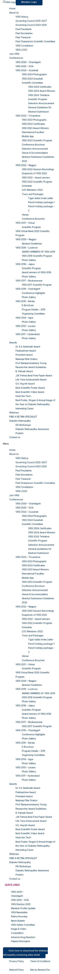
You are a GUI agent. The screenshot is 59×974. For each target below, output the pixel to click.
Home (12, 8)
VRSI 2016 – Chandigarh (28, 288)
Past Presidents (24, 29)
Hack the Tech (23, 396)
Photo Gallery (29, 260)
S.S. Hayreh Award (25, 383)
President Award (24, 354)
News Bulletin (18, 920)
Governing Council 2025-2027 (31, 20)
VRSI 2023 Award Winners (35, 128)
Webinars (14, 412)
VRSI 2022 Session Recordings (38, 169)
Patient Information (20, 941)
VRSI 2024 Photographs (34, 74)
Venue (25, 214)
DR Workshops (23, 425)
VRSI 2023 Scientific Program (37, 140)
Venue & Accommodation (35, 152)
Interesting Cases (25, 408)
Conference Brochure (33, 144)
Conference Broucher (33, 218)
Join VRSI (14, 53)
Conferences (16, 58)
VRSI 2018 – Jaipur (25, 264)
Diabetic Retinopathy (20, 420)
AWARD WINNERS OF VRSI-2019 (38, 251)
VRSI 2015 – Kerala (25, 301)
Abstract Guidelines (32, 243)
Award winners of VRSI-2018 (36, 272)
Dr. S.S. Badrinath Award (28, 346)
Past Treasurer (23, 37)
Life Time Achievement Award (31, 379)
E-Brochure (28, 305)
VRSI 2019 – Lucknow (27, 247)
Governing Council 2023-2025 (31, 25)
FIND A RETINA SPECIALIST (23, 416)
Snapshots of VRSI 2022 (34, 173)
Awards (13, 342)
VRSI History (22, 16)
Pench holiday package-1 (41, 202)
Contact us (14, 437)
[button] (29, 444)
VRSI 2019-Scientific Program (37, 255)
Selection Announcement (41, 103)
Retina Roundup (19, 916)
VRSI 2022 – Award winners (36, 177)
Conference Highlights (33, 293)
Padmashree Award (26, 350)
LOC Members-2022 (32, 189)
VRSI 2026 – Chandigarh (28, 62)
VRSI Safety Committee (23, 924)
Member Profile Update (23, 908)
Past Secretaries (24, 33)
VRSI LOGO (21, 49)
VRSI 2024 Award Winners (41, 91)
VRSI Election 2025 (21, 904)
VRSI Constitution (24, 45)
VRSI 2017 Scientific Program (37, 284)
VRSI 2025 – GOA (24, 66)
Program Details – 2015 (33, 309)
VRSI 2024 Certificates (39, 86)
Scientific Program (31, 227)
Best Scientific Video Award (30, 392)
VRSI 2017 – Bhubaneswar (29, 280)
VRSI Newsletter (19, 912)
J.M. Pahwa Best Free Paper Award (34, 375)
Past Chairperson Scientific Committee (35, 41)
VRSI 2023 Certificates (33, 124)
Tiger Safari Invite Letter (40, 198)
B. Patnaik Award (24, 371)
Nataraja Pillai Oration (26, 359)
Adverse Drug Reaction (23, 937)
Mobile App (28, 136)
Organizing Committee (33, 313)
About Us (14, 12)
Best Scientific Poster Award (30, 387)
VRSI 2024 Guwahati (32, 78)
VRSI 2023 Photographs (34, 119)
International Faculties (33, 132)
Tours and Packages (32, 194)
